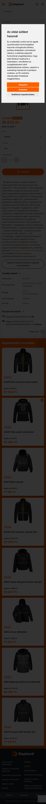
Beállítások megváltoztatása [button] (23, 94)
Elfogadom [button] (23, 85)
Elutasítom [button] (23, 90)
